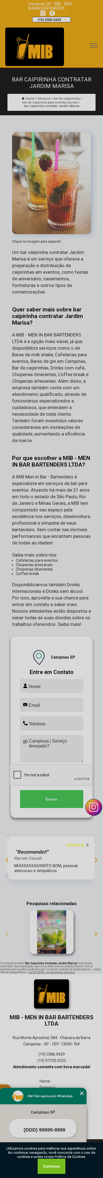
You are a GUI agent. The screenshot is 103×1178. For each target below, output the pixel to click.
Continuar (51, 1166)
